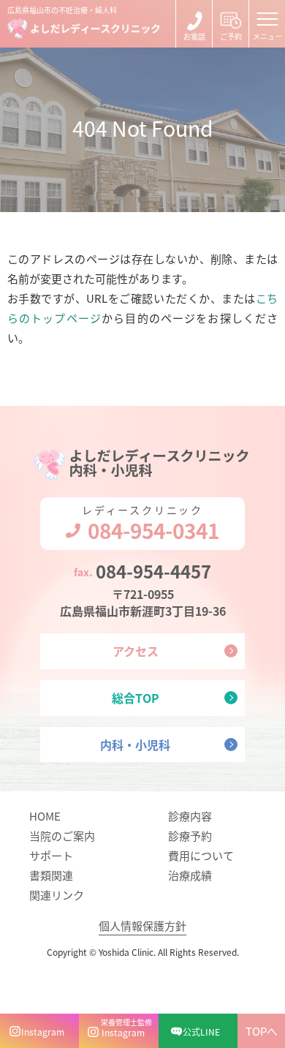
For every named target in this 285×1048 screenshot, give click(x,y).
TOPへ (262, 1030)
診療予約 (190, 835)
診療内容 (190, 815)
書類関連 (51, 875)
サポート (51, 855)
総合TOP (135, 697)
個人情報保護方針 (142, 925)
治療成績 (190, 875)
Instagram (42, 1031)
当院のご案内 (62, 835)
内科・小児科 (135, 744)
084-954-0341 (194, 24)
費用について (201, 855)
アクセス (136, 651)
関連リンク (56, 894)
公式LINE (201, 1031)
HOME (45, 815)
